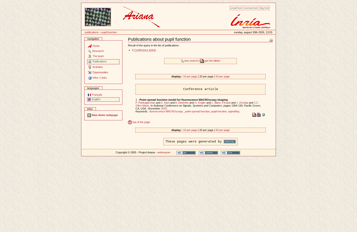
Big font (264, 8)
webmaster (163, 152)
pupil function (109, 32)
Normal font (250, 8)
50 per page (223, 76)
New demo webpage (104, 115)
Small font (236, 8)
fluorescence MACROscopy (167, 111)
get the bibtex (212, 60)
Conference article (145, 50)
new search (191, 60)
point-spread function (197, 111)
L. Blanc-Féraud (221, 102)
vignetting (234, 111)
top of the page (141, 122)
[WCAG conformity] (186, 152)
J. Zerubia (242, 102)
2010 (164, 108)
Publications (92, 32)
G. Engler (200, 102)
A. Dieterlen (182, 102)
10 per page (190, 76)
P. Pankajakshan (145, 102)
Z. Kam (165, 102)
